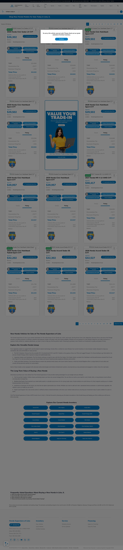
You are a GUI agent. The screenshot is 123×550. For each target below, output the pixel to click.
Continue (61, 39)
